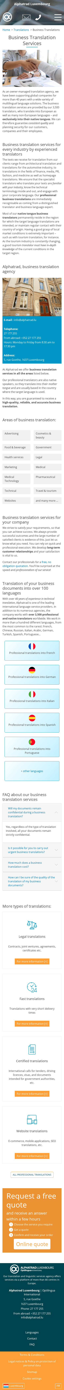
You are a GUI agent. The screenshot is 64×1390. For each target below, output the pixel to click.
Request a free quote (31, 1200)
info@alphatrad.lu (25, 320)
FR (58, 1386)
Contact (32, 1338)
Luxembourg (16, 1385)
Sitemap (32, 1372)
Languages (32, 1332)
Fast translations (32, 999)
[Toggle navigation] (57, 16)
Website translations (32, 1131)
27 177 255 (36, 1309)
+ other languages (32, 771)
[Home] (7, 17)
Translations (21, 30)
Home (6, 30)
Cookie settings (32, 1378)
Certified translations (32, 1061)
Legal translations (32, 936)
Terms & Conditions (32, 1355)
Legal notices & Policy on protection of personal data (32, 1363)
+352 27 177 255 (41, 1313)
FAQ (32, 1344)
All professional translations (32, 1174)
